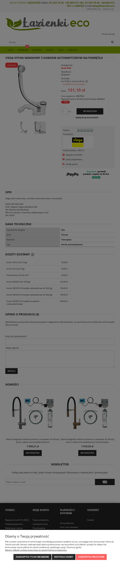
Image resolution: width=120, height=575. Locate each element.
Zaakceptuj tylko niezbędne (32, 557)
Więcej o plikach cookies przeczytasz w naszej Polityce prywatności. (36, 550)
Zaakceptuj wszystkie (91, 557)
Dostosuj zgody (63, 557)
